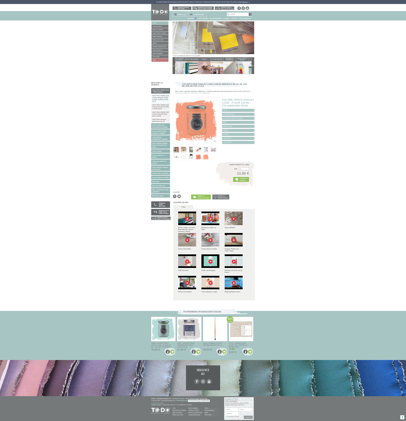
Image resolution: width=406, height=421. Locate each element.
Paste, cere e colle (177, 415)
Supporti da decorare (194, 415)
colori (181, 91)
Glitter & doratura (177, 412)
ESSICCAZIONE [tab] (227, 126)
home (176, 91)
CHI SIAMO (226, 18)
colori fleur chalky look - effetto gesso (194, 91)
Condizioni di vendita (157, 403)
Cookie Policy (205, 400)
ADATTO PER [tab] (227, 138)
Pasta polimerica (209, 410)
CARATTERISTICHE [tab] (229, 114)
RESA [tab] (225, 122)
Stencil (206, 408)
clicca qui (245, 2)
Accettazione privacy (233, 416)
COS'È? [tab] (225, 110)
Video (183, 207)
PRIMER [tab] (225, 130)
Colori (174, 408)
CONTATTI (234, 18)
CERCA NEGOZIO (203, 18)
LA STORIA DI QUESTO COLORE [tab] (232, 118)
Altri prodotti (207, 415)
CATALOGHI (191, 18)
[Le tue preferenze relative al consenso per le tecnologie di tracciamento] (402, 417)
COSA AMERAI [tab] (227, 142)
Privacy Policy (194, 400)
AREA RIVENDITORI (244, 18)
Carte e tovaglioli (193, 408)
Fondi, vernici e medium (179, 410)
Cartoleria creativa (193, 410)
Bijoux (206, 412)
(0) (181, 14)
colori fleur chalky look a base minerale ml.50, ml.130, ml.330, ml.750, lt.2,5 (228, 91)
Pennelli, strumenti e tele (195, 412)
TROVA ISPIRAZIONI (215, 18)
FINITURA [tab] (226, 134)
